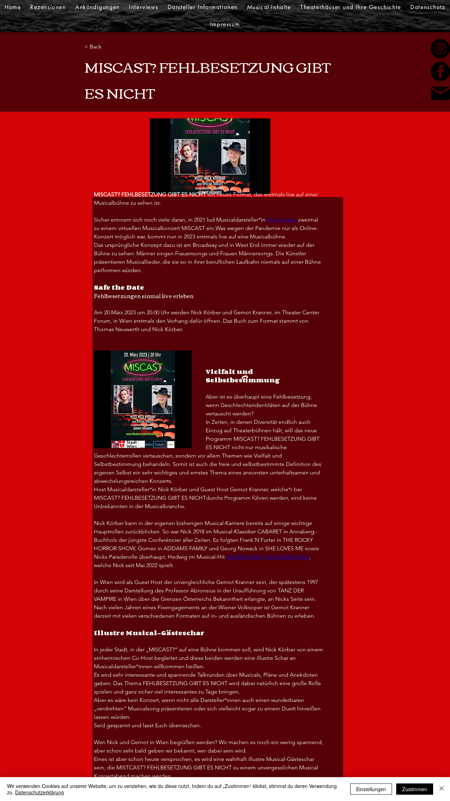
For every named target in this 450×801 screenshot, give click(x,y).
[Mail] (440, 93)
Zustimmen (414, 789)
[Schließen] (441, 789)
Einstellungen (371, 789)
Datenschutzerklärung (39, 792)
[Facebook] (440, 71)
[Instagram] (440, 48)
